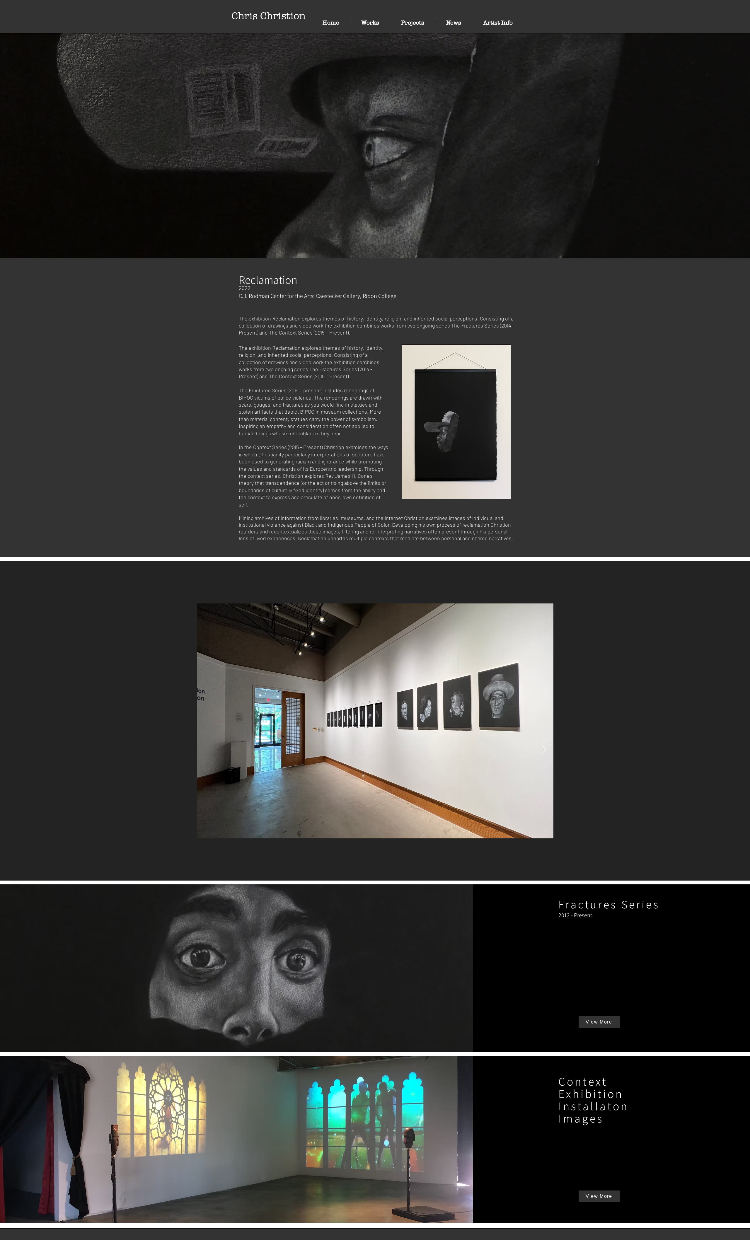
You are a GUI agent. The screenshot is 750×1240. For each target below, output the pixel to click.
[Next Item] (543, 750)
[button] (370, 21)
